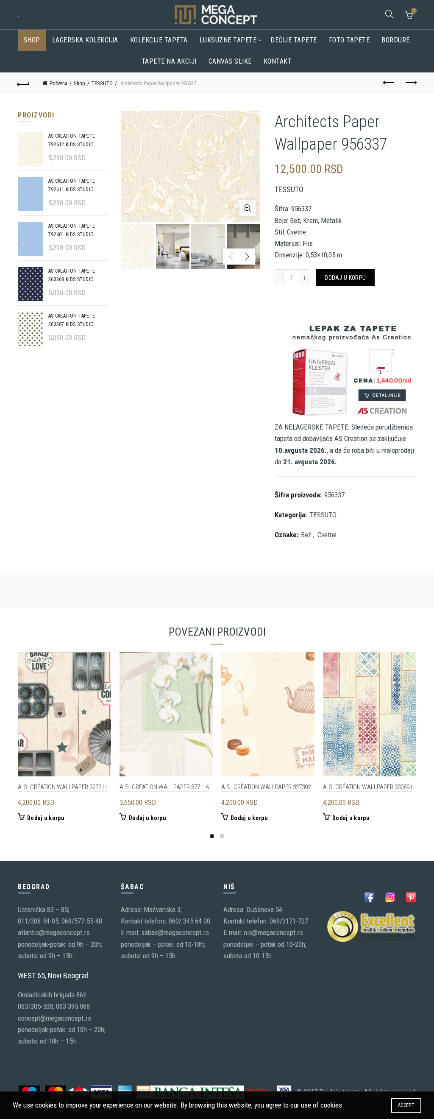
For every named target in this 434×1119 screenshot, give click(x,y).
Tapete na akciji (169, 61)
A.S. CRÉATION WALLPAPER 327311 (62, 787)
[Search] (389, 14)
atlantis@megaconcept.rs (54, 932)
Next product (410, 83)
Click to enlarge (247, 208)
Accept (406, 1105)
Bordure (395, 40)
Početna (58, 83)
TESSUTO (102, 83)
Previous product (389, 83)
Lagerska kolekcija (85, 40)
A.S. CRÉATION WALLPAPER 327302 (266, 787)
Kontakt (278, 61)
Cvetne (327, 534)
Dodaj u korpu (345, 277)
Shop (31, 40)
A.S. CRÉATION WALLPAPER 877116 (164, 787)
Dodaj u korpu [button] (45, 818)
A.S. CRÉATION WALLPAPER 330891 (367, 787)
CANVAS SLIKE (230, 61)
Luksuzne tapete (228, 40)
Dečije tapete (293, 40)
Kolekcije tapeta (159, 40)
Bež (306, 534)
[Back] (23, 83)
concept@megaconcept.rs (54, 1018)
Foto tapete (349, 40)
